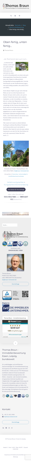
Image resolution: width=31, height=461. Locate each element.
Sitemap (15, 457)
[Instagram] (9, 428)
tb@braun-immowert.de (21, 171)
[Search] (11, 16)
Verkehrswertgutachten (15, 182)
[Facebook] (6, 428)
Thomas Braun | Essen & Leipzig (16, 439)
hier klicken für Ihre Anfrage (16, 189)
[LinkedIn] (3, 428)
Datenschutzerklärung (19, 454)
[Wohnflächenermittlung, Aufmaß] (15, 213)
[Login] (15, 16)
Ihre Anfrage (15, 284)
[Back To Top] (15, 343)
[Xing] (12, 428)
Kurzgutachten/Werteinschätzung (16, 185)
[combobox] (9, 225)
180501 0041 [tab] (14, 163)
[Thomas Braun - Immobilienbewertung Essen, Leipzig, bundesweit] (15, 6)
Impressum (7, 454)
